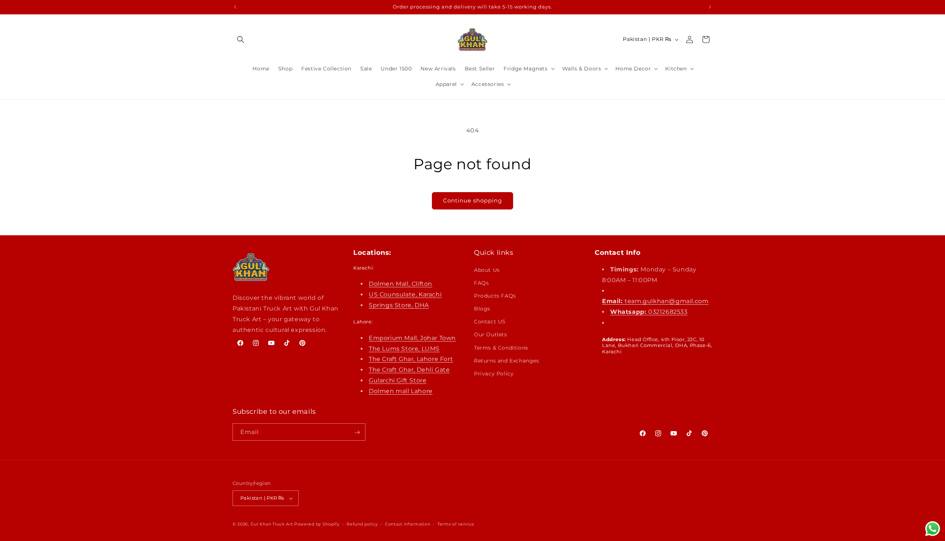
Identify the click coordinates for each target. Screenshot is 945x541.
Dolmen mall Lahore (401, 390)
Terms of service (455, 524)
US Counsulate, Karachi (405, 294)
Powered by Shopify (317, 524)
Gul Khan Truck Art (272, 524)
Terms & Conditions (501, 347)
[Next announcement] (710, 7)
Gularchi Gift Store (397, 380)
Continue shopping (472, 200)
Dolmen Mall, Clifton (400, 283)
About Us (487, 269)
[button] (241, 39)
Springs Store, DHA (399, 304)
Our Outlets (490, 334)
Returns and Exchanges (506, 360)
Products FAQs (495, 295)
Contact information (407, 524)
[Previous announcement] (235, 7)
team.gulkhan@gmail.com (655, 301)
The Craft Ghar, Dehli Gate (409, 369)
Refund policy (362, 524)
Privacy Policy (493, 373)
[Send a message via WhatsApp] (932, 528)
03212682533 (649, 311)
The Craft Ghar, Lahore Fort (411, 359)
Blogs (482, 308)
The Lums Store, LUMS (404, 348)
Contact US (490, 321)
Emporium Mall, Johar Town (412, 337)
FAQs (481, 282)
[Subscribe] (357, 432)
